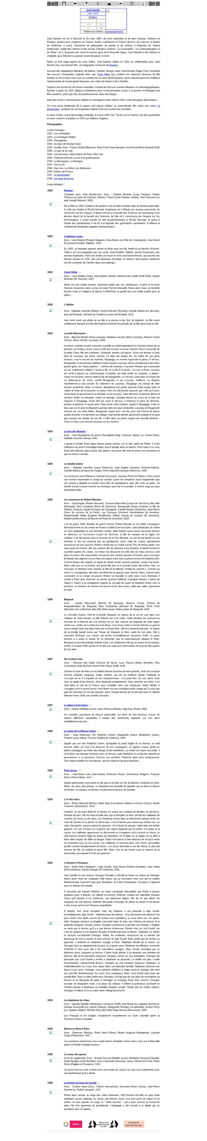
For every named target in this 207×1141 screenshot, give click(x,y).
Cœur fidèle (103, 74)
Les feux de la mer (64, 178)
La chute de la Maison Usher (80, 731)
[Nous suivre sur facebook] (97, 1135)
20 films (93, 17)
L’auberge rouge (73, 236)
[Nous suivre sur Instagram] (109, 1135)
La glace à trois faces (76, 705)
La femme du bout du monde (80, 1083)
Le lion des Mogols (75, 431)
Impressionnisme (114, 31)
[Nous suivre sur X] (103, 1135)
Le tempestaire (62, 175)
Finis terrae (70, 770)
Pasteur (113, 65)
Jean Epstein (93, 10)
